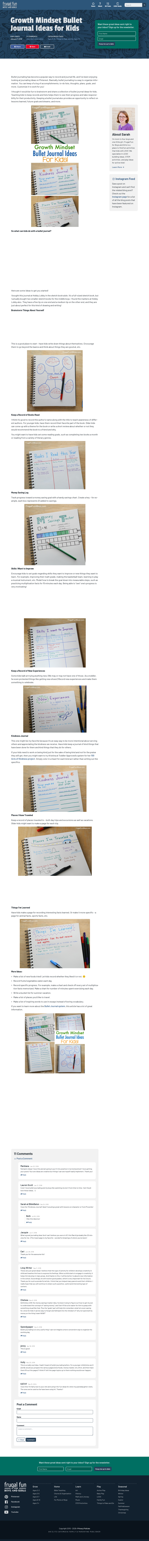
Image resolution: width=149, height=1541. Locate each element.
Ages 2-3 (36, 1490)
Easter (120, 1500)
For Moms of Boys (60, 1500)
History (78, 1493)
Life (55, 1497)
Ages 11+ (77, 39)
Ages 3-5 (36, 1493)
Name (19, 1417)
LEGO (99, 1497)
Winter (120, 1493)
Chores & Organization (62, 1493)
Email (48, 46)
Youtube (14, 1512)
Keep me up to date (106, 44)
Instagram (15, 1507)
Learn (78, 1486)
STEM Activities (81, 1503)
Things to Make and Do (64, 39)
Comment (20, 1425)
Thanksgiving (123, 1509)
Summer (121, 1503)
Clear (22, 1440)
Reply (24, 1175)
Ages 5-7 (36, 1497)
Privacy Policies (83, 1528)
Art (76, 1490)
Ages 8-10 (51, 39)
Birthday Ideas (123, 1490)
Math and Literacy (82, 1497)
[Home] (10, 5)
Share (18, 46)
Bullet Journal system (54, 1006)
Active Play (101, 1490)
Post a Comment (24, 1158)
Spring (120, 1497)
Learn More (117, 167)
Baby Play (100, 1493)
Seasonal (122, 1486)
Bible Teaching (59, 1490)
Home (57, 1486)
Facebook (15, 1501)
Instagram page (119, 196)
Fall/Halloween (124, 1506)
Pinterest (15, 1496)
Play (99, 1486)
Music (77, 1500)
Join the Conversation (35, 39)
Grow (35, 1486)
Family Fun (101, 1500)
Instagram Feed (125, 178)
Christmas (122, 1513)
